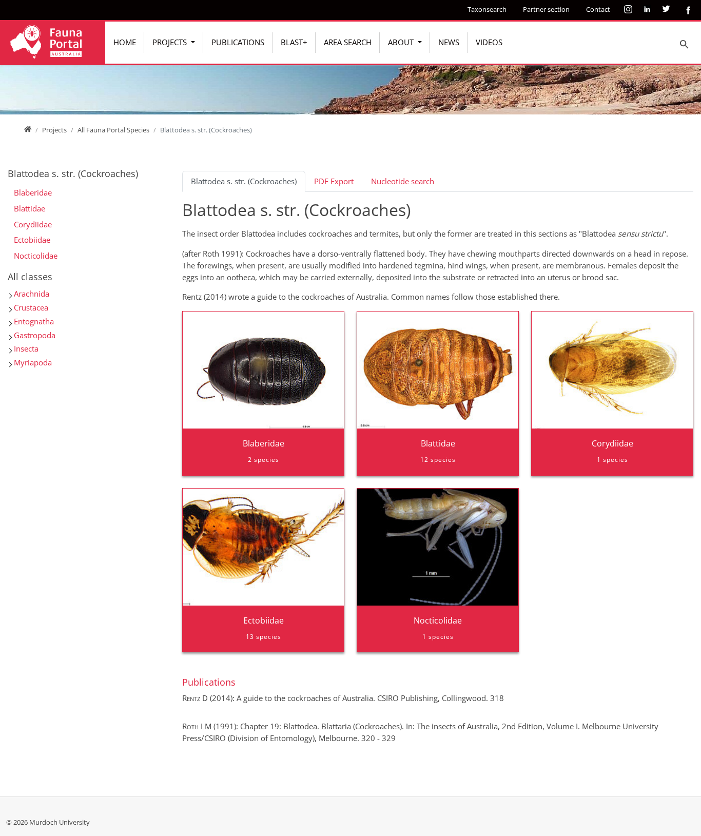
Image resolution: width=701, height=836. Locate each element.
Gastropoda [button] (34, 335)
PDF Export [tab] (334, 181)
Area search (348, 42)
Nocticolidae (35, 255)
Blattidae (29, 208)
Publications (237, 42)
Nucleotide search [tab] (402, 181)
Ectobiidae (32, 240)
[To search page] (684, 44)
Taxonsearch (487, 9)
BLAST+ (294, 42)
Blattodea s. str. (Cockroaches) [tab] (244, 181)
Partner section (546, 9)
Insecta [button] (26, 348)
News (448, 42)
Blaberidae (33, 192)
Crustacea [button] (31, 307)
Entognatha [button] (34, 321)
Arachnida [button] (31, 293)
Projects (170, 42)
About (402, 42)
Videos (489, 42)
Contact (598, 9)
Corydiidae (33, 224)
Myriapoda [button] (33, 362)
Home (124, 42)
